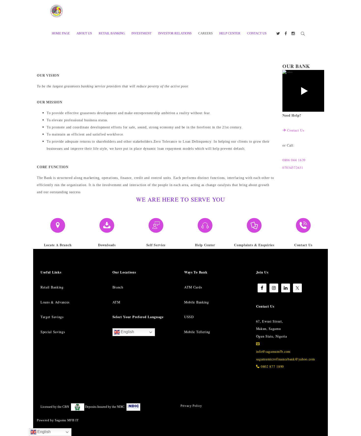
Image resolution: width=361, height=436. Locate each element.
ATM (116, 302)
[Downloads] (107, 225)
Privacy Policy (191, 406)
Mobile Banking (196, 302)
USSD (189, 316)
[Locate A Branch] (58, 225)
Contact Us (295, 130)
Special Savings (53, 331)
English (127, 332)
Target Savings (52, 316)
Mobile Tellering (197, 331)
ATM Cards (193, 287)
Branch (117, 287)
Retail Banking (52, 287)
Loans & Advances (55, 302)
